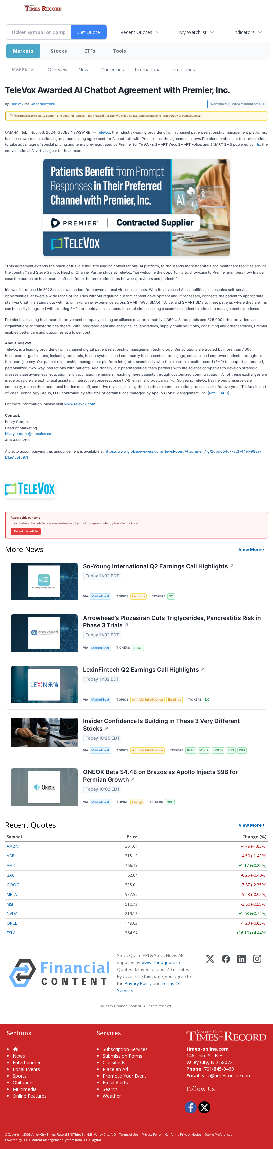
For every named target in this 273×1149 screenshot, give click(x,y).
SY (171, 596)
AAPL (11, 856)
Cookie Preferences (218, 1134)
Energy (137, 802)
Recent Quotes (136, 32)
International (148, 69)
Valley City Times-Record (49, 1134)
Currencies (112, 69)
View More (250, 549)
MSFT (203, 750)
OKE (170, 802)
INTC (191, 750)
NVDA (12, 913)
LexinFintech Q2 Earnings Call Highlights (144, 669)
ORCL (12, 923)
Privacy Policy (138, 983)
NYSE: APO (218, 393)
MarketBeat (100, 596)
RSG (231, 750)
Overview (58, 69)
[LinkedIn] (241, 973)
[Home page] (226, 1035)
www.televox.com (79, 404)
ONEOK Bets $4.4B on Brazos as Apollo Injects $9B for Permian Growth (160, 775)
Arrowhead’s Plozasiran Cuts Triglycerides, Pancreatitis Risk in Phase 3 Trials (172, 621)
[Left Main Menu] (12, 8)
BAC (11, 875)
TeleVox (103, 132)
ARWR (137, 648)
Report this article (26, 531)
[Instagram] (257, 973)
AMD (11, 865)
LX (207, 699)
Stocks (59, 51)
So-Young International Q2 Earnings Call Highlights (158, 566)
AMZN (12, 846)
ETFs (89, 51)
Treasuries (183, 69)
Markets (23, 51)
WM (242, 750)
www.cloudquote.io (160, 962)
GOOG (13, 885)
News (84, 69)
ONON (218, 750)
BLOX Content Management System (48, 1140)
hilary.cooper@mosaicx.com (30, 433)
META (12, 894)
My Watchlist (193, 32)
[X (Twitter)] (210, 973)
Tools (119, 51)
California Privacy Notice (183, 1134)
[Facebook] (226, 973)
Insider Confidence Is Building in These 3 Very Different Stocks (161, 725)
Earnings (138, 596)
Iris (257, 144)
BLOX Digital (92, 1140)
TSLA (11, 933)
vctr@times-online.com (227, 1075)
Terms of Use (128, 1134)
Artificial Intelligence (147, 699)
